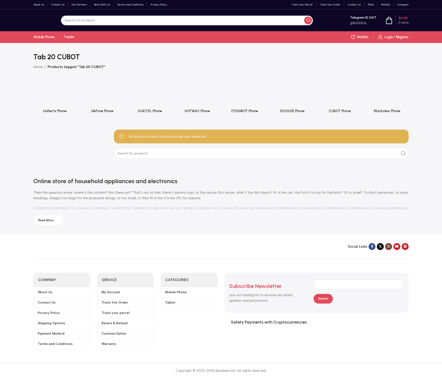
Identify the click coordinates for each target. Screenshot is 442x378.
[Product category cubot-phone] (339, 97)
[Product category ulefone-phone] (102, 97)
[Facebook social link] (372, 246)
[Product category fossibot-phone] (244, 97)
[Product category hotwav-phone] (197, 97)
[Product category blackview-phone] (387, 97)
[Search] (308, 20)
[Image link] (62, 246)
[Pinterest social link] (405, 246)
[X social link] (380, 246)
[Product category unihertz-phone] (54, 97)
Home (38, 67)
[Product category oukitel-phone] (149, 97)
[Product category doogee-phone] (292, 97)
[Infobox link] (358, 20)
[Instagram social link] (388, 246)
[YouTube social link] (396, 246)
